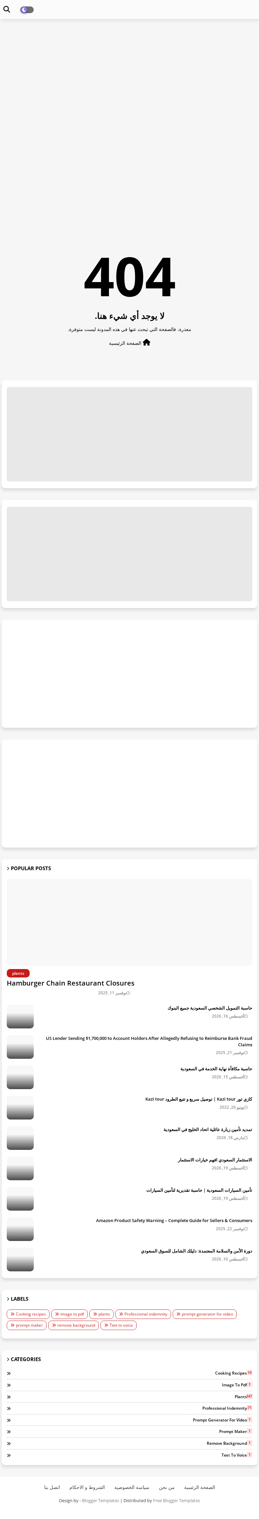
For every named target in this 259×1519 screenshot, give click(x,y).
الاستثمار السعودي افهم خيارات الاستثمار (215, 1160)
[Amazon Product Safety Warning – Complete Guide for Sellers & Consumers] (20, 1229)
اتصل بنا (52, 1487)
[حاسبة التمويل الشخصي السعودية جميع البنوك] (20, 1016)
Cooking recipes (31, 1314)
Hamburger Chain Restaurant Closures (71, 983)
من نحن (167, 1487)
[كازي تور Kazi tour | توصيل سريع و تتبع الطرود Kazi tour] (20, 1108)
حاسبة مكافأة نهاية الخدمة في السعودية (216, 1069)
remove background (76, 1325)
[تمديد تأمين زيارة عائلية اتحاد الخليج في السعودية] (20, 1138)
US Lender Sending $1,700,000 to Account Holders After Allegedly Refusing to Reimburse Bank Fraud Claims (149, 1041)
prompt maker (29, 1325)
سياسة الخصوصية (131, 1487)
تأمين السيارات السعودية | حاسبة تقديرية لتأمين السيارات (199, 1190)
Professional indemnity (145, 1314)
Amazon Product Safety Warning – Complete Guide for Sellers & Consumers (174, 1220)
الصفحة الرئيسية (126, 343)
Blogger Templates (100, 1500)
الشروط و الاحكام (87, 1487)
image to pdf (72, 1314)
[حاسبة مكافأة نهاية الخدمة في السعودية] (20, 1077)
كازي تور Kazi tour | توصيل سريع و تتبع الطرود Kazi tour (198, 1099)
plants (104, 1314)
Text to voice (121, 1325)
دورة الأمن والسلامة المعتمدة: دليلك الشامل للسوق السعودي (196, 1251)
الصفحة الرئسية (199, 1487)
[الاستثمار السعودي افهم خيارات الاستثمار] (20, 1168)
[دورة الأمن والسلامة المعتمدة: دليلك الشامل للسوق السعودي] (20, 1259)
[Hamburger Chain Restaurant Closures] (129, 922)
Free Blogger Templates (176, 1500)
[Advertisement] (129, 73)
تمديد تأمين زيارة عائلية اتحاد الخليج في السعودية (208, 1129)
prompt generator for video (207, 1314)
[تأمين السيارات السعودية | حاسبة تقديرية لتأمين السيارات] (20, 1199)
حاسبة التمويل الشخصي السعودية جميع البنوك (210, 1008)
